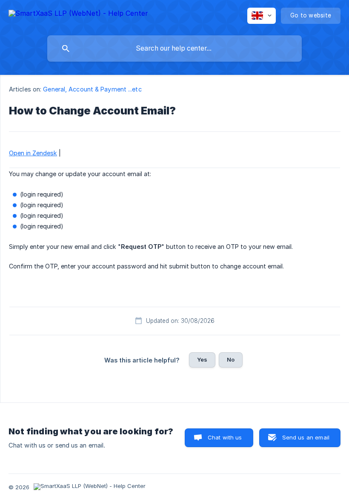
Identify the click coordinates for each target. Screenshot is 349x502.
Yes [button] (202, 359)
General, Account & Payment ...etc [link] (92, 89)
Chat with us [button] (225, 437)
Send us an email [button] (305, 437)
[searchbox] (174, 48)
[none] (78, 15)
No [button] (231, 359)
